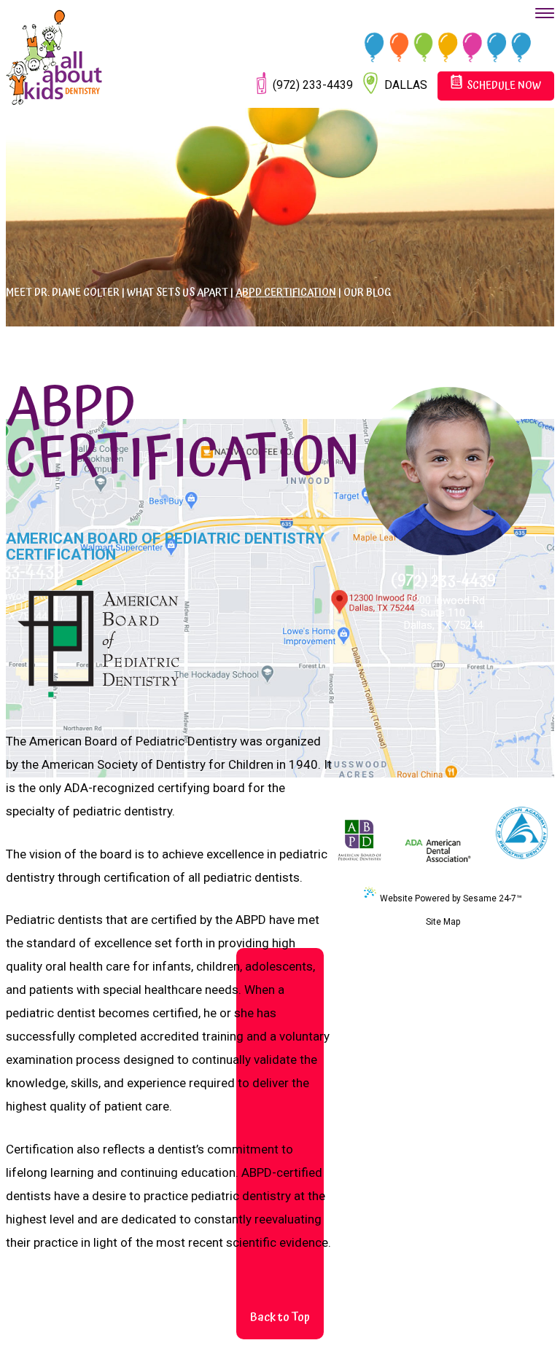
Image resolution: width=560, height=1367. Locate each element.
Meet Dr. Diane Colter (63, 292)
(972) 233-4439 (443, 577)
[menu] (544, 13)
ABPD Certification (286, 292)
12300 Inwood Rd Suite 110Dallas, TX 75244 (443, 613)
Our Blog (367, 292)
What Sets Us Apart (177, 292)
